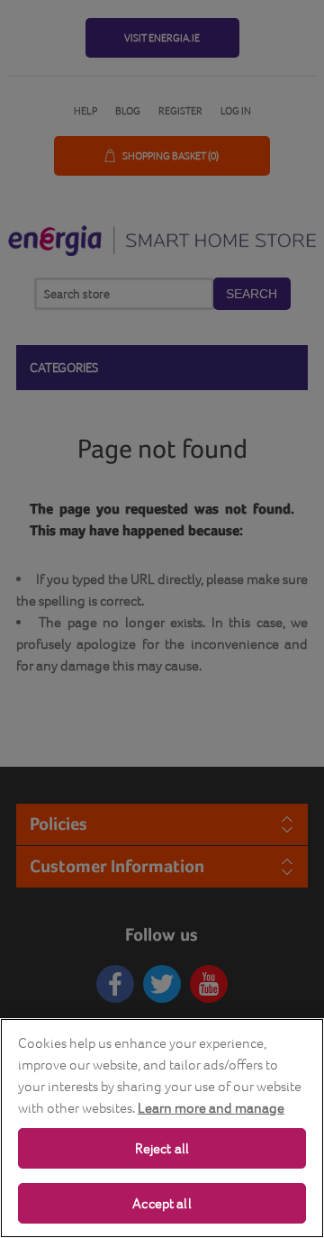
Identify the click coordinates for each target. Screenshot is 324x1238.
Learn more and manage (211, 1107)
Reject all (162, 1148)
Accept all (162, 1203)
